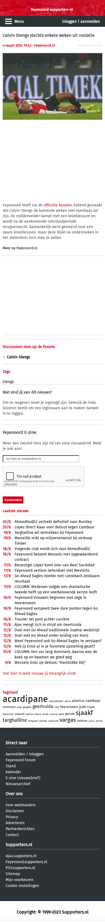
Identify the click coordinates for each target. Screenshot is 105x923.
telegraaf (33, 721)
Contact (12, 835)
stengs (8, 381)
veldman (82, 721)
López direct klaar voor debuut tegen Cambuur (54, 527)
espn (19, 707)
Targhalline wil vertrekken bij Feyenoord (49, 532)
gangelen (27, 707)
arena (68, 701)
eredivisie (9, 707)
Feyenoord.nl (26, 248)
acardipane (25, 699)
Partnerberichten (20, 829)
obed (61, 714)
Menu (19, 21)
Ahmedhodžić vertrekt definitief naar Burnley (53, 521)
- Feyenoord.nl (43, 45)
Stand (11, 766)
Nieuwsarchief (18, 784)
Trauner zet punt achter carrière (42, 619)
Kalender (13, 772)
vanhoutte (53, 721)
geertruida (43, 706)
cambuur (92, 700)
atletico (78, 701)
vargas (68, 719)
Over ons (14, 793)
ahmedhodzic (56, 701)
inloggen (69, 21)
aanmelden (90, 21)
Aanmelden (15, 754)
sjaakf (84, 713)
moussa (54, 714)
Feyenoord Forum (21, 760)
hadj (56, 707)
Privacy (12, 817)
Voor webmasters (21, 805)
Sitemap (13, 874)
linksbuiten (8, 714)
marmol (29, 714)
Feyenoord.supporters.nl (26, 862)
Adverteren (15, 823)
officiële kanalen (58, 205)
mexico (37, 714)
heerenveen (69, 707)
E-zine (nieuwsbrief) (23, 778)
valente (43, 721)
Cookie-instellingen (22, 885)
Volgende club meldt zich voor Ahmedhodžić (52, 549)
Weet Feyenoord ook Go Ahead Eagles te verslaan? (58, 641)
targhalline (15, 720)
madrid (19, 714)
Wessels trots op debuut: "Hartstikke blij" (50, 662)
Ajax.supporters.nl (21, 856)
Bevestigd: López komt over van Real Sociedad (54, 565)
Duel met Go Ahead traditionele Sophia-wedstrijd (57, 630)
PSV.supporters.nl (20, 868)
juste (82, 707)
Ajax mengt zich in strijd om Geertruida (48, 624)
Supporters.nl (19, 844)
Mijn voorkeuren (19, 879)
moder (45, 714)
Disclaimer (15, 811)
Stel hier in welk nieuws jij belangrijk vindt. (39, 673)
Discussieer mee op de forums (29, 346)
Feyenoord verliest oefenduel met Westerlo (52, 570)
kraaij (91, 707)
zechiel (99, 721)
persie (70, 714)
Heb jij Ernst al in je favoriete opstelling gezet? (55, 646)
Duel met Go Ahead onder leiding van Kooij (51, 635)
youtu (91, 721)
